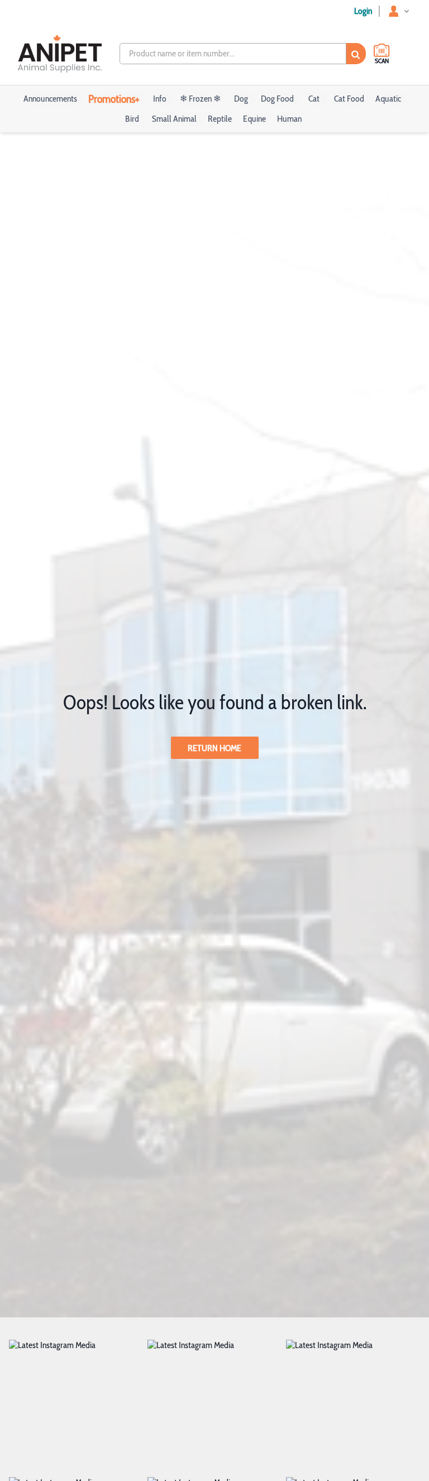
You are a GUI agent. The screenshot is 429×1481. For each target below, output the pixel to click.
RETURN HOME (214, 748)
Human (289, 118)
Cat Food (349, 98)
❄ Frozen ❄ (200, 98)
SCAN (382, 60)
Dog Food (277, 98)
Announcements (50, 98)
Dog (241, 98)
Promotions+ (114, 99)
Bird (132, 118)
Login (363, 11)
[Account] (400, 11)
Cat (314, 98)
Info (159, 98)
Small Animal (174, 118)
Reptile (220, 118)
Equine (254, 118)
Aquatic (388, 98)
